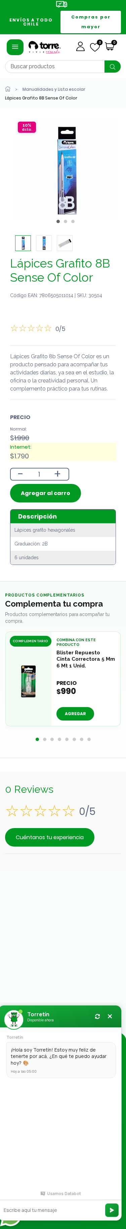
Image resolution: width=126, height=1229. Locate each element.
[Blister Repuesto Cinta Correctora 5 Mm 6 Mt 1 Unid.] (28, 681)
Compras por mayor (91, 22)
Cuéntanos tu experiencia (50, 837)
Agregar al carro (45, 493)
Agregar (75, 713)
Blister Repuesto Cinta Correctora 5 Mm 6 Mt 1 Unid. (85, 658)
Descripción (37, 516)
